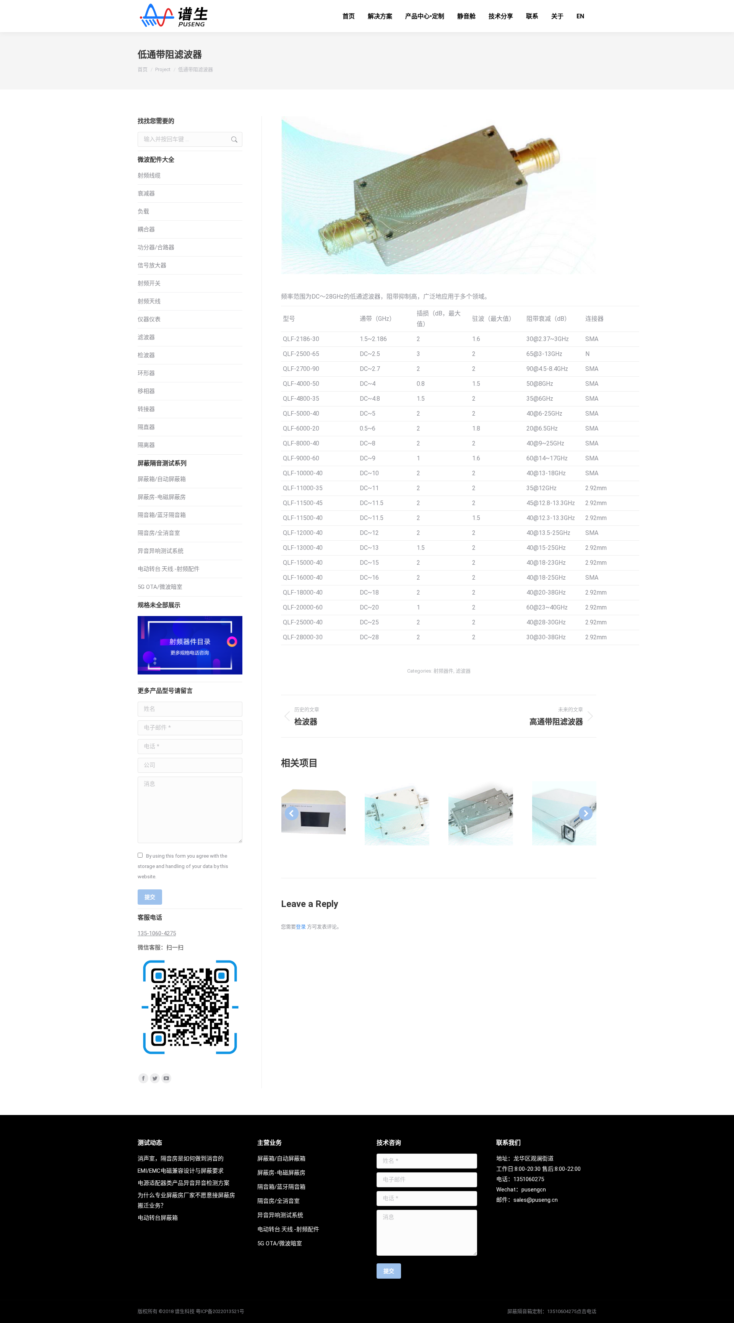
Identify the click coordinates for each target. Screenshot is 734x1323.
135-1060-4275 (157, 933)
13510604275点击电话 (571, 1311)
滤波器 (463, 671)
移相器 (146, 391)
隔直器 (146, 427)
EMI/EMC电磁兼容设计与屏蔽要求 (181, 1170)
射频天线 (149, 301)
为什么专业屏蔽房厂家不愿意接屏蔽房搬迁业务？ (186, 1200)
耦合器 (146, 229)
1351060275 (528, 1179)
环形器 (146, 373)
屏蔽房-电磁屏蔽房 (162, 497)
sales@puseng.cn (535, 1199)
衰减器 (146, 193)
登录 (301, 927)
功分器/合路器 (156, 247)
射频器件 (443, 671)
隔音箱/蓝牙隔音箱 (162, 515)
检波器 (146, 355)
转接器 (146, 409)
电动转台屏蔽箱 (158, 1217)
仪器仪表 (149, 319)
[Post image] (313, 813)
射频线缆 (149, 175)
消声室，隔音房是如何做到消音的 (181, 1158)
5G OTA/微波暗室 (160, 586)
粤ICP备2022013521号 (220, 1311)
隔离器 (146, 445)
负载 (143, 211)
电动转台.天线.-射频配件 (169, 569)
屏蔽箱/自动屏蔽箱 (162, 479)
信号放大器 (152, 265)
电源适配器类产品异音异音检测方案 (183, 1183)
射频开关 (149, 283)
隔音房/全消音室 (159, 533)
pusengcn (533, 1189)
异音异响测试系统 (161, 551)
